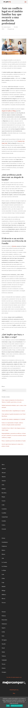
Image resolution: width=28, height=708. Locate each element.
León (3, 574)
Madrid (3, 586)
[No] (26, 702)
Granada (4, 529)
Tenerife (4, 644)
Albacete (4, 468)
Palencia (4, 615)
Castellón (4, 513)
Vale (8, 705)
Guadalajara (5, 542)
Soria (3, 636)
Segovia (3, 627)
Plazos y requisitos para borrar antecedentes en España (14, 440)
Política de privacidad (16, 705)
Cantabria (4, 508)
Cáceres (3, 500)
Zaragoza (4, 672)
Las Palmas (4, 566)
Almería (4, 476)
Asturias (4, 480)
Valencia (4, 656)
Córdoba (4, 521)
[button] (25, 2)
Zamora (3, 668)
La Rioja (4, 570)
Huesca (3, 554)
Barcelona (4, 492)
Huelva (3, 550)
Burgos (3, 496)
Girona (3, 538)
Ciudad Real (5, 517)
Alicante (4, 472)
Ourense (4, 611)
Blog (14, 693)
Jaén (3, 558)
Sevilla (3, 631)
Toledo (3, 652)
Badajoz (4, 488)
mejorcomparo (7, 27)
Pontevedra (4, 619)
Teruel (3, 648)
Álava (3, 464)
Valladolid (4, 660)
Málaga (3, 590)
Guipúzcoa (4, 546)
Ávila (3, 484)
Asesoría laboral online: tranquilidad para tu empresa (13, 410)
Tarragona (4, 640)
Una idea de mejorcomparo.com (14, 677)
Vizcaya (3, 664)
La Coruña (4, 562)
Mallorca (4, 594)
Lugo (3, 582)
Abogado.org (10, 29)
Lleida (3, 578)
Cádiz (3, 504)
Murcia (3, 598)
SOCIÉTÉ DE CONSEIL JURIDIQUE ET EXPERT (13, 419)
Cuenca (3, 525)
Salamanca (4, 623)
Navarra (4, 602)
